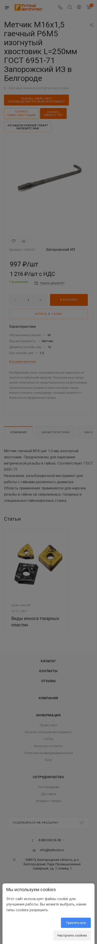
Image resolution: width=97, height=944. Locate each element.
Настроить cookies (72, 935)
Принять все (76, 923)
